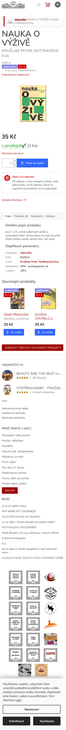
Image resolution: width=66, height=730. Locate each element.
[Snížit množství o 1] (15, 165)
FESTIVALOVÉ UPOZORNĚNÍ (19, 527)
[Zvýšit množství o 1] (15, 161)
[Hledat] (38, 4)
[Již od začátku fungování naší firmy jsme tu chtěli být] (16, 654)
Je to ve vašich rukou (14, 506)
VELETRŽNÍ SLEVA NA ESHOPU (21, 516)
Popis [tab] (8, 216)
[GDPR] (50, 654)
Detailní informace (12, 200)
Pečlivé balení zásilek (14, 483)
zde (18, 700)
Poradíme (7, 446)
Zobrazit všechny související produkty (33, 347)
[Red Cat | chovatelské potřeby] (50, 639)
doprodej (26, 252)
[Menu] (57, 4)
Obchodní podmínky (13, 417)
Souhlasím (47, 721)
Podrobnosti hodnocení (15, 74)
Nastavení (32, 709)
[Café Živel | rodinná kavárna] (50, 577)
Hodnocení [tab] (37, 216)
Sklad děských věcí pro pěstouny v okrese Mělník (30, 532)
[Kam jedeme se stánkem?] (24, 670)
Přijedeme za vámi (12, 456)
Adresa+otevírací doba (15, 408)
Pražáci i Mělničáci (12, 440)
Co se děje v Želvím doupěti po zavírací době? (28, 522)
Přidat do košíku (34, 163)
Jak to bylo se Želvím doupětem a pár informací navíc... (29, 550)
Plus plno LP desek (13, 467)
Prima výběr (9, 462)
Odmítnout (16, 721)
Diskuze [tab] (50, 216)
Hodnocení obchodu (13, 413)
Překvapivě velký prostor (16, 435)
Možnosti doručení (12, 153)
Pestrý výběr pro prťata (15, 478)
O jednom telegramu (14, 538)
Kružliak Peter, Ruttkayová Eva (39, 261)
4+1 (4, 543)
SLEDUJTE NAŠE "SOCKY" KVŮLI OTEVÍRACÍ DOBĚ (32, 557)
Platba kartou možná (14, 472)
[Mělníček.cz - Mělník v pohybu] (50, 623)
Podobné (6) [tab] (21, 216)
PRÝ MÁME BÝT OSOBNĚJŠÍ (19, 511)
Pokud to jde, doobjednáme (18, 451)
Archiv (10, 490)
